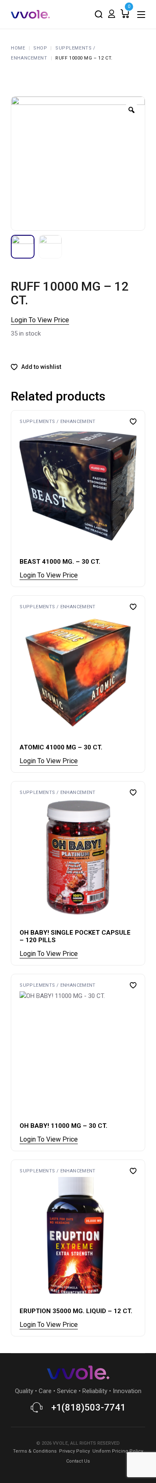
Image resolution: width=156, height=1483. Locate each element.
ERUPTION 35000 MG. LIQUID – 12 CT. (76, 1311)
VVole (60, 1443)
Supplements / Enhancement (58, 421)
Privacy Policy (74, 1451)
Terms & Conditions (35, 1451)
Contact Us (78, 1461)
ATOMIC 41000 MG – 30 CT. (61, 747)
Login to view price (40, 320)
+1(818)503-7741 (88, 1407)
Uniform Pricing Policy (117, 1451)
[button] (21, 486)
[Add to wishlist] (133, 421)
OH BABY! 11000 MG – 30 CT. (63, 1126)
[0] (125, 14)
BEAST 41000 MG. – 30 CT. (60, 561)
